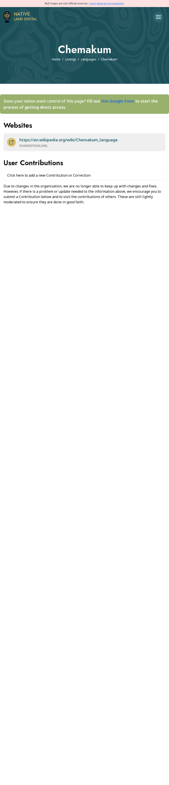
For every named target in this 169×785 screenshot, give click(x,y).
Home (56, 59)
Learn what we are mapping (106, 3)
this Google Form (117, 101)
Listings (70, 59)
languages (88, 59)
